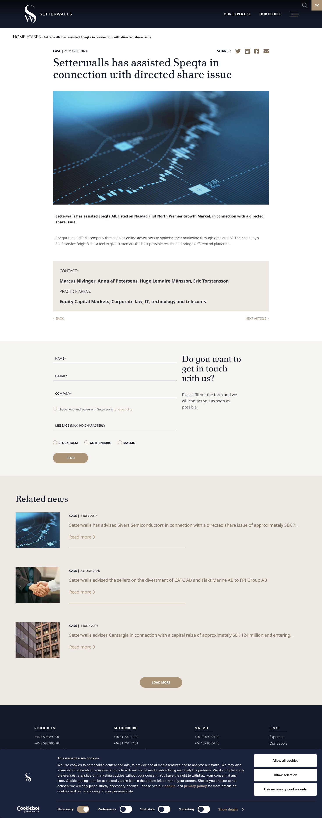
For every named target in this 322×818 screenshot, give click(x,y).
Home (19, 37)
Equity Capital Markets (84, 301)
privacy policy (195, 786)
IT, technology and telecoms (175, 301)
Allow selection (285, 775)
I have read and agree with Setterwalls (95, 409)
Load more (161, 682)
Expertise (276, 736)
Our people (278, 743)
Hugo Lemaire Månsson (165, 281)
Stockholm (68, 443)
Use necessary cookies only (285, 789)
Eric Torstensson (211, 281)
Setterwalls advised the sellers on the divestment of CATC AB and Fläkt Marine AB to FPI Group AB (168, 580)
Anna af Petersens (118, 281)
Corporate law (126, 301)
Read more (80, 537)
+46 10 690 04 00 (207, 737)
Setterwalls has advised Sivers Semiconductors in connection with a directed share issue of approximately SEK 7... (184, 525)
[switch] (126, 809)
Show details (228, 809)
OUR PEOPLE (270, 14)
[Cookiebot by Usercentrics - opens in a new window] (28, 809)
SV (317, 5)
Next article (256, 318)
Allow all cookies (285, 760)
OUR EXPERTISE (237, 14)
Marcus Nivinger (78, 281)
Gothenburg (100, 443)
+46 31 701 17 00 (126, 737)
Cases (34, 37)
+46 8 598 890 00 (46, 737)
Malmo (129, 443)
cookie (170, 786)
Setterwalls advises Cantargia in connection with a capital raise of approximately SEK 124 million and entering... (181, 635)
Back (60, 318)
